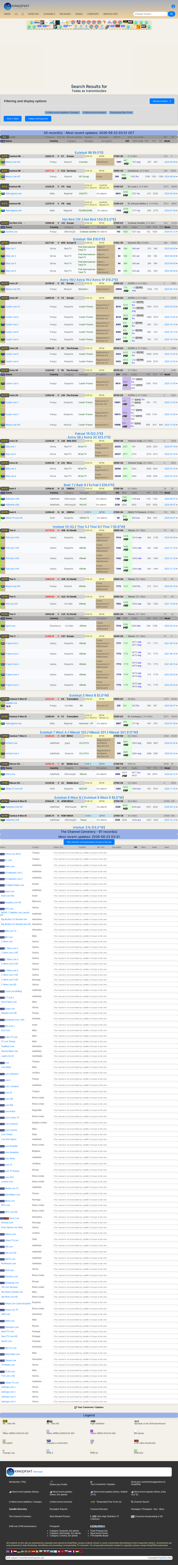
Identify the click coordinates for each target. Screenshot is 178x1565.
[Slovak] (48, 1551)
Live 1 (8, 1080)
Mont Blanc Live (12, 1194)
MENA (70, 736)
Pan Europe (72, 348)
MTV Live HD (11, 1212)
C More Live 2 (11, 948)
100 (63, 395)
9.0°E (98, 152)
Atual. (167, 140)
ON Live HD (10, 1253)
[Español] (33, 1551)
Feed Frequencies (99, 1531)
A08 (63, 579)
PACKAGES (65, 14)
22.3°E (97, 433)
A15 (63, 614)
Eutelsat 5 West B (82, 695)
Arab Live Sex (7, 896)
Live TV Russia (12, 1171)
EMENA (70, 488)
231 (63, 463)
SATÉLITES (33, 14)
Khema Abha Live (9, 1051)
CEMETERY (93, 14)
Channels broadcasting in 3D (149, 1516)
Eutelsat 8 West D (97, 797)
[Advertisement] (89, 56)
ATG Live (9, 909)
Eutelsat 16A (82, 239)
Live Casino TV (12, 1117)
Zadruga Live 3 (8, 1397)
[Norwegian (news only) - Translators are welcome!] (26, 1551)
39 (62, 512)
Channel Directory (99, 1509)
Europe (70, 156)
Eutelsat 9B (83, 152)
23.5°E (104, 437)
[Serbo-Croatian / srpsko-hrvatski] (69, 1551)
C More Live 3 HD (9, 964)
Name (9, 140)
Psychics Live (11, 1276)
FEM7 (64, 816)
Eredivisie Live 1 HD (14, 1020)
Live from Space (9, 1139)
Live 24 (8, 1092)
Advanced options (162, 101)
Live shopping (11, 1152)
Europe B (71, 243)
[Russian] (66, 1551)
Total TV (82, 249)
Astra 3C (90, 437)
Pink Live (9, 1270)
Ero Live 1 (10, 1026)
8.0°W (118, 797)
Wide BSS (71, 441)
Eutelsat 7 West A (53, 732)
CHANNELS (49, 14)
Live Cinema (11, 1130)
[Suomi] (55, 1551)
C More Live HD (8, 984)
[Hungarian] (77, 1551)
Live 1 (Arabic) (12, 1086)
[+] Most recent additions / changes (62, 112)
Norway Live (7, 1222)
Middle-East (72, 764)
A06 (63, 530)
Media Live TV (12, 1188)
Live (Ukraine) (11, 1074)
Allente (82, 537)
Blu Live (9, 937)
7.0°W (132, 732)
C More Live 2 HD (9, 952)
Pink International (86, 246)
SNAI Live (9, 1321)
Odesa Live (10, 1234)
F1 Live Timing (8, 1041)
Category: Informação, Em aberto (65, 1533)
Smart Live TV (11, 1310)
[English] (7, 1551)
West (69, 463)
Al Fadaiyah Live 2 (13, 879)
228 (63, 441)
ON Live (9, 1246)
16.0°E (99, 239)
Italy (69, 186)
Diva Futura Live (9, 1002)
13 (62, 488)
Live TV (8, 1165)
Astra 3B (74, 437)
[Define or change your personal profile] (173, 6)
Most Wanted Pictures (60, 1516)
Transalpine (72, 699)
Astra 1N (82, 280)
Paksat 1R (82, 433)
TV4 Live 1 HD (8, 1376)
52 (62, 283)
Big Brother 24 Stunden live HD (16, 924)
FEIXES (79, 14)
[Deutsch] (18, 1551)
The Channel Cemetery (20, 1516)
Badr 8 (81, 485)
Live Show (10, 1158)
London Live (7, 1181)
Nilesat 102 (78, 732)
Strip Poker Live (12, 1354)
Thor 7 (107, 527)
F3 (62, 716)
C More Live (7, 941)
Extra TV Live (11, 1037)
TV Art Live (10, 1371)
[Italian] (37, 1551)
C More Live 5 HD (9, 980)
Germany (71, 171)
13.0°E (110, 219)
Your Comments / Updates (91, 1407)
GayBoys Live (7, 1046)
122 (63, 223)
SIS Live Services (9, 1287)
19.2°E (112, 280)
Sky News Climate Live (12, 1292)
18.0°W (98, 827)
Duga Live (10, 1008)
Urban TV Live (12, 1382)
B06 (63, 243)
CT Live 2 (9, 997)
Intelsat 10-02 (63, 527)
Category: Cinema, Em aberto (64, 1535)
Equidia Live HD (9, 1013)
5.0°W (103, 695)
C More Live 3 (11, 959)
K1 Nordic (72, 530)
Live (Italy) (6, 1067)
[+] (16, 14)
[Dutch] (15, 1551)
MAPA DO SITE (110, 14)
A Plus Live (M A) (13, 854)
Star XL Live (11, 1348)
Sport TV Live (7, 1331)
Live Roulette (11, 1146)
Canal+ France (86, 306)
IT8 (62, 203)
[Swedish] (22, 1551)
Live (7, 1063)
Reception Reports (58, 1509)
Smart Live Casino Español (18, 1303)
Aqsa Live (9, 891)
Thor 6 (95, 527)
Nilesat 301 (117, 732)
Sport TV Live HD (9, 1336)
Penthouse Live (8, 1263)
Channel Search (141, 1502)
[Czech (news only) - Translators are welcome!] (44, 1551)
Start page (38, 1471)
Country (54, 140)
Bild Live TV (10, 931)
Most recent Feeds (99, 1533)
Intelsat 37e (82, 827)
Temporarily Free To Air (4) (108, 1502)
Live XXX (9, 1177)
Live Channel (11, 1124)
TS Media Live (8, 1365)
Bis (81, 705)
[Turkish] (62, 1551)
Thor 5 (82, 527)
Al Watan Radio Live (14, 885)
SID (127, 140)
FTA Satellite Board (99, 1535)
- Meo (160, 1509)
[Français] (11, 1551)
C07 (63, 636)
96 (62, 370)
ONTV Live (10, 1259)
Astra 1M (67, 280)
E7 (62, 156)
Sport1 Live (6, 1341)
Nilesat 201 (97, 732)
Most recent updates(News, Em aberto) (61, 1493)
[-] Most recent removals (94, 112)
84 (62, 348)
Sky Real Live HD (9, 1297)
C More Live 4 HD (9, 975)
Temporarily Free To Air (121, 112)
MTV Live (5, 1205)
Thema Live (10, 1360)
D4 (62, 699)
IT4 (62, 186)
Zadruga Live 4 (8, 1401)
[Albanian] (80, 1551)
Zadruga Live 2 (8, 1392)
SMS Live (5, 1314)
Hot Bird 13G (93, 219)
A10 (63, 597)
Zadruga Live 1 (8, 1387)
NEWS (7, 14)
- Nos (154, 1509)
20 (62, 764)
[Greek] (51, 1551)
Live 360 (9, 1099)
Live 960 (9, 1105)
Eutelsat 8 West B (67, 797)
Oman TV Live (11, 1240)
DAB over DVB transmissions (23, 1526)
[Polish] (40, 1551)
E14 (63, 171)
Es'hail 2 (95, 485)
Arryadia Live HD (13, 902)
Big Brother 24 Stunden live (14, 919)
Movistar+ (83, 289)
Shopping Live (12, 1283)
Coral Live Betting (13, 991)
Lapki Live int (7, 1056)
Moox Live (10, 1201)
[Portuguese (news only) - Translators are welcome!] (29, 1551)
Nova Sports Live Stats (12, 1227)
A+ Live (8, 860)
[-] (22, 14)
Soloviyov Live (12, 1327)
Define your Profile (58, 1484)
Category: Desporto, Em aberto (64, 1531)
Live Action (10, 1111)
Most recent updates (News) (25, 1492)
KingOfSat (162, 1558)
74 (62, 298)
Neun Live (14, 1218)
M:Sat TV (82, 446)
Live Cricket (6, 1134)
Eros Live (5, 1030)
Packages (135, 1509)
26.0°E (108, 485)
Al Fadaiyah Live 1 (13, 872)
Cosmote (83, 161)
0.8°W (119, 527)
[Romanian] (73, 1551)
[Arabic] (58, 1551)
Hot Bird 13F (71, 219)
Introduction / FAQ (17, 1482)
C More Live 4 (11, 970)
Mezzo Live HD (13, 161)
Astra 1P (98, 280)
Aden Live (9, 866)
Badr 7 (68, 485)
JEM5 (64, 801)
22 (62, 783)
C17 (63, 736)
